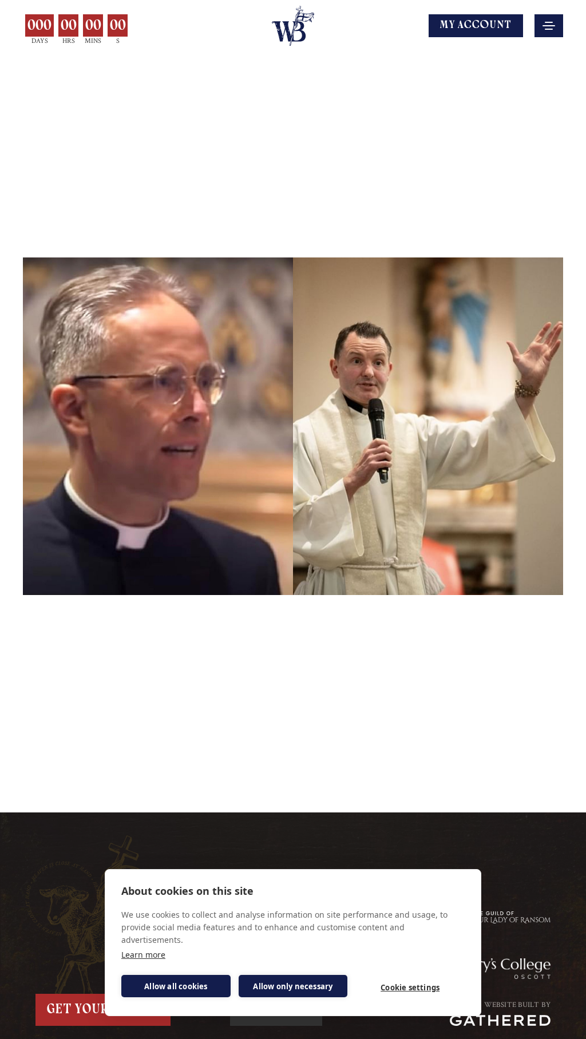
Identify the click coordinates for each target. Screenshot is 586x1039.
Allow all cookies (175, 986)
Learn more (143, 954)
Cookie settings (410, 987)
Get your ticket (103, 1010)
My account (476, 25)
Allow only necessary (292, 986)
